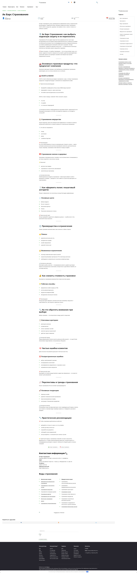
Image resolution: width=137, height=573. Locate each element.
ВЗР (40, 548)
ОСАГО (40, 553)
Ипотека (41, 555)
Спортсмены (52, 552)
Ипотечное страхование (46, 498)
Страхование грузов (66, 491)
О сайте (86, 548)
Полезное (22, 6)
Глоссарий (76, 550)
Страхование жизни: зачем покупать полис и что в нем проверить (125, 63)
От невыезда (52, 550)
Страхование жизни (124, 41)
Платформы (76, 553)
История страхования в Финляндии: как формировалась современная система (126, 79)
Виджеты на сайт (77, 555)
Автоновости (122, 21)
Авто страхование (124, 18)
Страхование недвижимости (126, 43)
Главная (4, 6)
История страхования (124, 29)
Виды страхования (124, 23)
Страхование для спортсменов (48, 496)
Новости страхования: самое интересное (126, 35)
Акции (75, 548)
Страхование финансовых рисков (69, 506)
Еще (37, 6)
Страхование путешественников (48, 503)
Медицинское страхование (126, 31)
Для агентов (76, 552)
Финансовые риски (54, 556)
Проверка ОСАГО (65, 556)
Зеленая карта (42, 560)
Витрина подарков (78, 556)
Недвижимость (53, 555)
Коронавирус (42, 558)
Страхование (30, 6)
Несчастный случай (54, 558)
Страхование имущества (46, 489)
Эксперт (121, 54)
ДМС (40, 550)
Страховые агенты (124, 48)
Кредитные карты (65, 555)
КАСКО (42, 501)
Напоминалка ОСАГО (65, 558)
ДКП (62, 548)
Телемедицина (53, 553)
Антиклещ (41, 556)
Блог (17, 6)
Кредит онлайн (64, 553)
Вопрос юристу (11, 6)
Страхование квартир (46, 494)
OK (87, 571)
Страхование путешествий (126, 46)
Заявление (63, 550)
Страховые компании (124, 51)
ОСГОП (51, 548)
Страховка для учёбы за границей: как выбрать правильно (124, 74)
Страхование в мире (124, 38)
